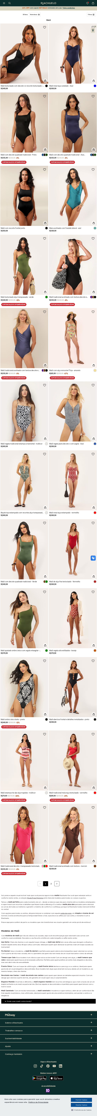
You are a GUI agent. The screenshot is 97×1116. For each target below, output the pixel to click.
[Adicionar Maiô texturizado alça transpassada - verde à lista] (44, 238)
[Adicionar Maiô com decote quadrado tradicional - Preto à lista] (44, 96)
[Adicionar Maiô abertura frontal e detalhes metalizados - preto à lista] (93, 660)
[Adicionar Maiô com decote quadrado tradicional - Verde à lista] (44, 523)
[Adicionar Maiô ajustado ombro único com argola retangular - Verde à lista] (44, 591)
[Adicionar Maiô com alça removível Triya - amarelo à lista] (93, 311)
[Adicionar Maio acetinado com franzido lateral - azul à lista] (93, 169)
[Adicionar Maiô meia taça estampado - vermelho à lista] (93, 454)
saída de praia (65, 913)
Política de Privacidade (38, 1102)
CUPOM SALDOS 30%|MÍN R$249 (13, 162)
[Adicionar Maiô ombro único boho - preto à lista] (44, 660)
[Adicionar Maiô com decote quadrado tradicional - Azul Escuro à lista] (93, 96)
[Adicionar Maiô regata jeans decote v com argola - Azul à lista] (93, 385)
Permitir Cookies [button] (81, 1100)
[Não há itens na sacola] (92, 3)
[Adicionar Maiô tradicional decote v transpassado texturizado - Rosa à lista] (44, 807)
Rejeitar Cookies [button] (81, 1105)
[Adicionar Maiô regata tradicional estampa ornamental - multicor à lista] (44, 385)
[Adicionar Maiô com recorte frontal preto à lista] (44, 169)
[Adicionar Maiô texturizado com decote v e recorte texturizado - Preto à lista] (44, 27)
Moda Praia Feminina (35, 898)
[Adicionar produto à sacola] (45, 81)
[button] (81, 1110)
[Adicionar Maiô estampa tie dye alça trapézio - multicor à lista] (44, 734)
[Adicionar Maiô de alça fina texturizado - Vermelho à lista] (93, 523)
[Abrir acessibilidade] (93, 30)
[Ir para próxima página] (56, 883)
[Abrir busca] (9, 3)
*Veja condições (68, 8)
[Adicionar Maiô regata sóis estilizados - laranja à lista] (93, 591)
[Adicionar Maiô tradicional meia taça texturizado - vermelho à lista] (93, 734)
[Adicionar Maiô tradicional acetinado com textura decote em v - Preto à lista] (93, 238)
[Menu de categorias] (4, 3)
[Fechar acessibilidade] (95, 26)
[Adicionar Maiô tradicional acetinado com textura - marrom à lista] (93, 807)
